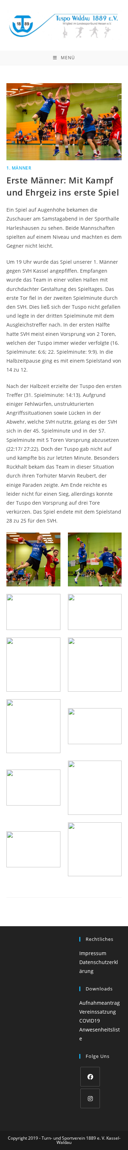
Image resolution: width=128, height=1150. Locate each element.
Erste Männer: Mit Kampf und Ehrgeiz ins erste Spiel (62, 186)
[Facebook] (90, 1076)
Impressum (92, 953)
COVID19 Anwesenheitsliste (99, 1029)
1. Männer (18, 168)
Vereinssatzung (97, 1011)
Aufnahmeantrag (99, 1002)
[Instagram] (90, 1098)
